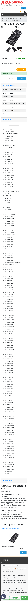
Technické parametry (9, 85)
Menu (3, 14)
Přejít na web (24, 598)
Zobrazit (23, 552)
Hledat (23, 8)
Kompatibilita (7, 119)
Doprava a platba (8, 480)
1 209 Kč (21, 69)
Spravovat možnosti (15, 598)
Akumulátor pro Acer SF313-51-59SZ (10, 528)
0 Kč (21, 11)
